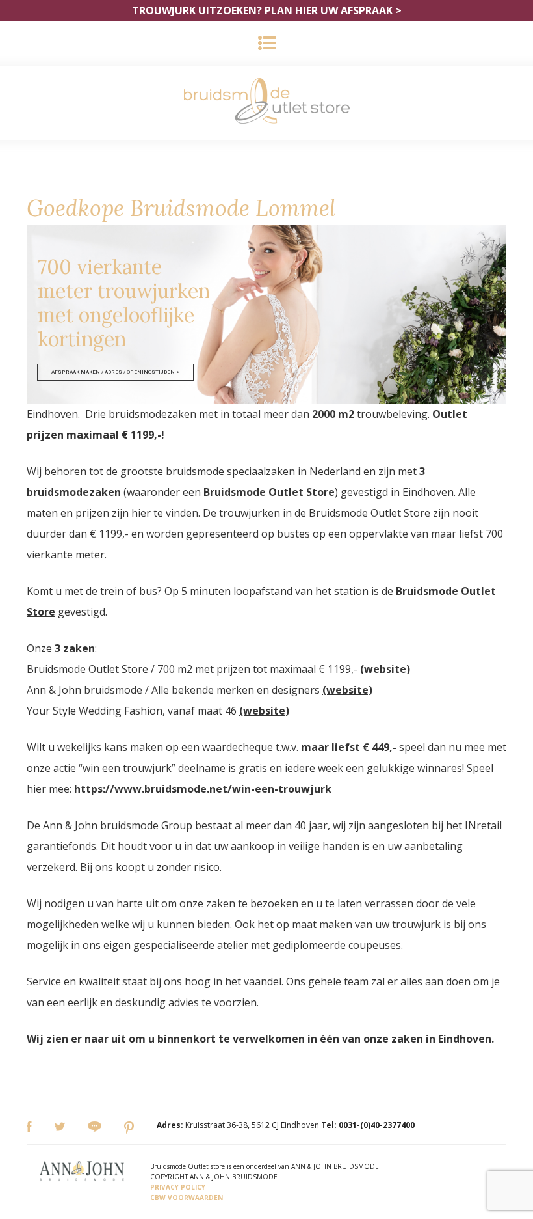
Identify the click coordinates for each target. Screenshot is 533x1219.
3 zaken (75, 648)
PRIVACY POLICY (177, 1187)
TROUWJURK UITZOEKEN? (267, 10)
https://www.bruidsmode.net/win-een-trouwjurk (203, 789)
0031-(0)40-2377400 (377, 1124)
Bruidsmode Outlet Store (269, 492)
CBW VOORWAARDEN (186, 1197)
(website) (385, 669)
